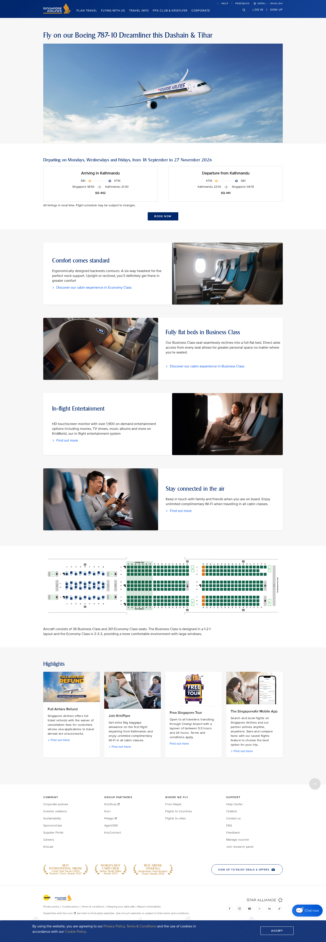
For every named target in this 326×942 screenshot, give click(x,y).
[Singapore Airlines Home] (57, 12)
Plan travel (87, 10)
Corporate (200, 10)
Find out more (66, 440)
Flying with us (113, 10)
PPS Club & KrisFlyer (170, 10)
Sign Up (276, 10)
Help (224, 3)
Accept (277, 930)
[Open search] (247, 13)
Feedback (242, 3)
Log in (258, 10)
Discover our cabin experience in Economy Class (93, 287)
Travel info (139, 10)
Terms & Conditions (141, 926)
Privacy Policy (114, 926)
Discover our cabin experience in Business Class (206, 366)
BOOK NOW (163, 216)
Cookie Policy (75, 931)
